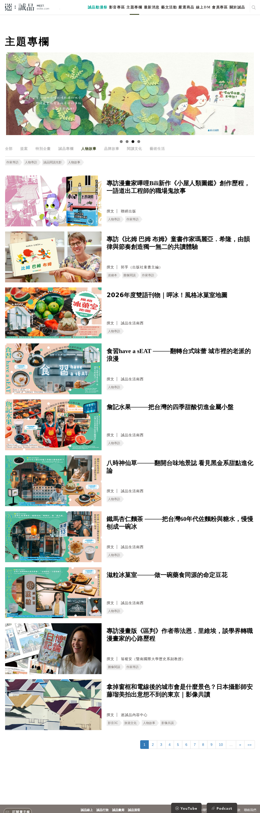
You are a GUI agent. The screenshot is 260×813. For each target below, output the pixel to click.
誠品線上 (87, 810)
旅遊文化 (130, 723)
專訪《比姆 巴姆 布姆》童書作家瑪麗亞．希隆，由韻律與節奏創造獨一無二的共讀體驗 (178, 243)
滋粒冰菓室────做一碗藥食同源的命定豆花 (167, 575)
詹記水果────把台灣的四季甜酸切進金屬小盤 (170, 407)
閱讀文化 (134, 149)
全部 (9, 149)
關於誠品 (237, 7)
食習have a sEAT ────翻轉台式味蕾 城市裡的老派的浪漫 (179, 355)
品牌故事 (111, 149)
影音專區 (117, 7)
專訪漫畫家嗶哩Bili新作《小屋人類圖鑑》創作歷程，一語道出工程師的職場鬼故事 (178, 187)
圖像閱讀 (129, 275)
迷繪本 (112, 275)
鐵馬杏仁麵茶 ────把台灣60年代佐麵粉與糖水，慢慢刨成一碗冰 (180, 523)
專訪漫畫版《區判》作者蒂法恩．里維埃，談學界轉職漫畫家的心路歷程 (180, 635)
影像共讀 (167, 723)
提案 (24, 149)
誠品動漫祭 (98, 7)
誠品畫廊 (118, 810)
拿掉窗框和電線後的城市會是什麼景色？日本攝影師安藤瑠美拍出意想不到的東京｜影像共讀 (180, 691)
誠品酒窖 (134, 810)
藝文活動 (169, 7)
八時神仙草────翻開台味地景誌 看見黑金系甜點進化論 (180, 467)
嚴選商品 (186, 7)
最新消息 (152, 7)
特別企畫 (43, 149)
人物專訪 (31, 162)
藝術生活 (157, 149)
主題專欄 (134, 7)
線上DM (203, 7)
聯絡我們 (250, 810)
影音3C (113, 723)
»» (250, 745)
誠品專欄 (66, 149)
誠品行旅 (102, 810)
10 (221, 745)
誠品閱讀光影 (52, 162)
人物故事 (88, 149)
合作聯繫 (203, 810)
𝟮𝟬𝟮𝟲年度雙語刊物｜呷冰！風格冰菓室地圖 (167, 295)
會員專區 (220, 7)
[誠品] (27, 7)
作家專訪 (12, 162)
